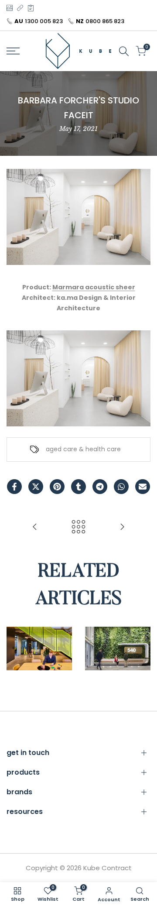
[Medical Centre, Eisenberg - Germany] (122, 526)
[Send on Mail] (142, 486)
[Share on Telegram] (99, 486)
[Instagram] (9, 7)
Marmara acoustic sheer (93, 287)
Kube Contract (107, 867)
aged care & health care (83, 449)
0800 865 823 (104, 21)
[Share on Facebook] (14, 486)
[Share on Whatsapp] (121, 486)
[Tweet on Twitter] (35, 486)
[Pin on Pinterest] (57, 486)
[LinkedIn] (20, 7)
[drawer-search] (124, 51)
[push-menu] (13, 51)
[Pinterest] (31, 7)
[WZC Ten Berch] (35, 526)
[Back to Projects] (78, 526)
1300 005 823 (44, 21)
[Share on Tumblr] (78, 486)
